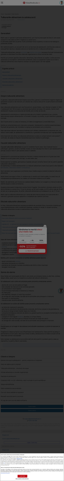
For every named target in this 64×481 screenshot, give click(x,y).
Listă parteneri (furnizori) (5, 473)
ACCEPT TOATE (22, 476)
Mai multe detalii (19, 458)
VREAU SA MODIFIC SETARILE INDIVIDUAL (22, 478)
